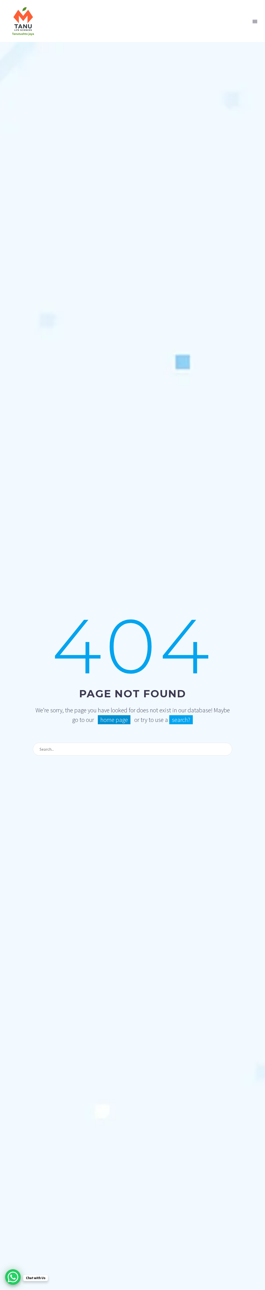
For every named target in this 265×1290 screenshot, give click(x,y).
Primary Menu (255, 21)
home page (114, 720)
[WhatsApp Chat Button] (13, 1277)
